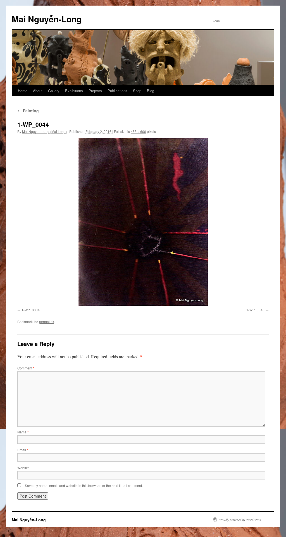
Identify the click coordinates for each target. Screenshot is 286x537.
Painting (28, 110)
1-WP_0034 (31, 309)
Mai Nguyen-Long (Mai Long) (44, 131)
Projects (95, 90)
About (37, 90)
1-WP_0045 (255, 309)
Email (22, 449)
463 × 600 (138, 131)
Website (23, 467)
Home (22, 90)
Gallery (53, 90)
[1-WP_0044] (143, 222)
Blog (150, 90)
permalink (46, 321)
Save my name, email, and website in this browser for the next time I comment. (84, 485)
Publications (117, 90)
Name (23, 431)
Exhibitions (74, 90)
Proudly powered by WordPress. (240, 519)
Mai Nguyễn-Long (47, 19)
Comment (25, 368)
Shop (137, 90)
